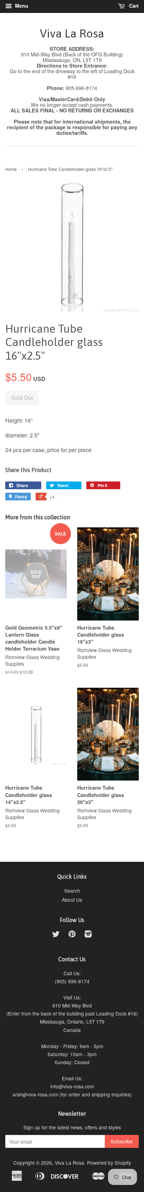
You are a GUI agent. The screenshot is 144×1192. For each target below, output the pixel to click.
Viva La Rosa (72, 33)
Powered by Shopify (109, 1162)
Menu (21, 5)
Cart (133, 5)
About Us (72, 899)
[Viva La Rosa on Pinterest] (72, 934)
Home (11, 169)
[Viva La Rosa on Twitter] (56, 934)
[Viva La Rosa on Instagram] (88, 934)
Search (72, 890)
